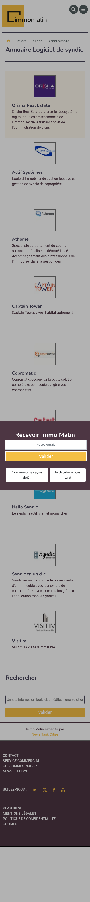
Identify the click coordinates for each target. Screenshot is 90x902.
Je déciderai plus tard (68, 475)
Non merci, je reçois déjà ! (27, 475)
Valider (46, 456)
